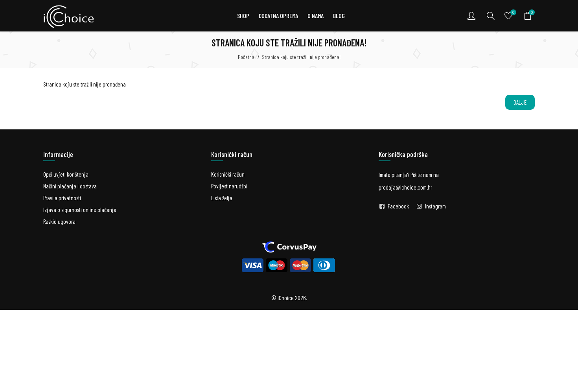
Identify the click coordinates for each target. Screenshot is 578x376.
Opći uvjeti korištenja (65, 174)
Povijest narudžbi (229, 186)
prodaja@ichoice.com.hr (405, 187)
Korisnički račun (228, 174)
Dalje (520, 102)
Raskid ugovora (59, 221)
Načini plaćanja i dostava (70, 186)
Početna (246, 56)
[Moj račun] (472, 15)
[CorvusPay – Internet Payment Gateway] (289, 246)
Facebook (398, 206)
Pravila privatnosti (62, 197)
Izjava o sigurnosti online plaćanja (79, 209)
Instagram (435, 206)
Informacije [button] (58, 154)
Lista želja (221, 197)
